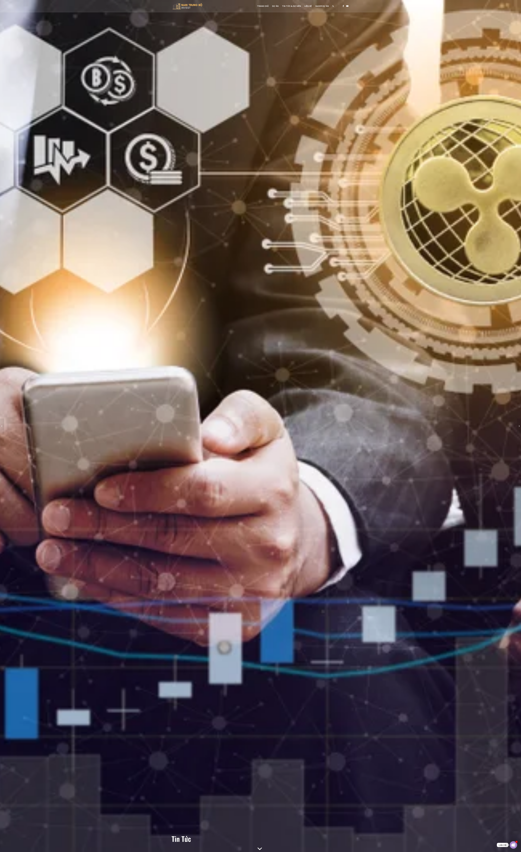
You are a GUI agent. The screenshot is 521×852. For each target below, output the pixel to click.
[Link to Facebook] (343, 6)
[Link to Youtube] (347, 6)
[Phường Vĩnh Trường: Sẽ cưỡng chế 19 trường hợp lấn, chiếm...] (519, 426)
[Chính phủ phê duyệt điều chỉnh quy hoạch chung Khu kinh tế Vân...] (2, 426)
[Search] (333, 6)
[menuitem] (262, 6)
